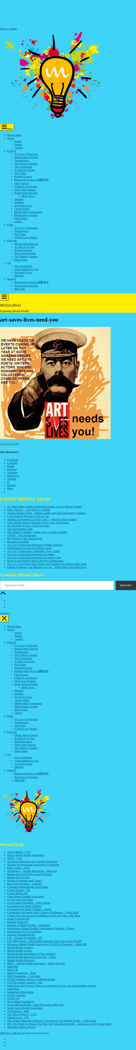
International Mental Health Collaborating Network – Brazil (40, 928)
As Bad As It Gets (24, 170)
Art (9, 262)
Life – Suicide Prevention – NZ (24, 937)
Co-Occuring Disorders (20, 899)
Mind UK (12, 969)
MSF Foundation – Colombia (23, 976)
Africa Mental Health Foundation (25, 855)
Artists (17, 141)
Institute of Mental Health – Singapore (28, 925)
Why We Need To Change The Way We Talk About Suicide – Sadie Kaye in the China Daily (59, 1023)
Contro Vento (21, 208)
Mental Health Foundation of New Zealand (31, 953)
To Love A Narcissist (26, 154)
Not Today (20, 173)
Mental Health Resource (20, 960)
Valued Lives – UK (18, 1017)
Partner (18, 144)
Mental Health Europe (19, 950)
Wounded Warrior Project (21, 1027)
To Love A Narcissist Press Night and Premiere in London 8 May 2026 (46, 564)
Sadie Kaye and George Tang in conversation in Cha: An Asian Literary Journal (51, 985)
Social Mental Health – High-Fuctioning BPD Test (35, 1004)
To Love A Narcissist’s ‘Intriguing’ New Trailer (33, 551)
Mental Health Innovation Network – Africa (31, 957)
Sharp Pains (20, 218)
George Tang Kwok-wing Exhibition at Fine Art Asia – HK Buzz (43, 915)
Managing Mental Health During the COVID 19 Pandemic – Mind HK (47, 944)
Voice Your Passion (25, 189)
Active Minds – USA (19, 851)
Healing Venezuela (17, 922)
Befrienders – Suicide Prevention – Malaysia (32, 871)
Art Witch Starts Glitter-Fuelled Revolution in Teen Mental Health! (44, 506)
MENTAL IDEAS (10, 305)
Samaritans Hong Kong (20, 992)
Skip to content (8, 28)
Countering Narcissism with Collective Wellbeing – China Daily (43, 912)
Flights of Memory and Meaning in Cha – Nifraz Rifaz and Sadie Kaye (47, 567)
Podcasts (12, 240)
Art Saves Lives (23, 205)
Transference (21, 160)
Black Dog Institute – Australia (24, 883)
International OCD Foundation (24, 931)
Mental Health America (20, 947)
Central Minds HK (17, 893)
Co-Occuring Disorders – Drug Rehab (28, 902)
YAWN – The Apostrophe (21, 535)
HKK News (28, 196)
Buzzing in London (18, 541)
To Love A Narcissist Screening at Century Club (34, 557)
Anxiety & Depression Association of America (33, 864)
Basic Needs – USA (18, 867)
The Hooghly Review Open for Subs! (28, 525)
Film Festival (21, 183)
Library (18, 221)
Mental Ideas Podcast (26, 157)
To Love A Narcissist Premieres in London (31, 554)
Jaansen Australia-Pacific (21, 934)
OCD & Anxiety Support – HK (24, 982)
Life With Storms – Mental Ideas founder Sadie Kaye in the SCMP (44, 941)
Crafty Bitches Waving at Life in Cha (28, 516)
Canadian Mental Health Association (27, 887)
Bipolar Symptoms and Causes (24, 880)
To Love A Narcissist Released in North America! (35, 544)
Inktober (19, 199)
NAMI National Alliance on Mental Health (31, 979)
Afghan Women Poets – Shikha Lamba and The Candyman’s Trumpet (46, 513)
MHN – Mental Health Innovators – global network (36, 963)
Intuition (19, 202)
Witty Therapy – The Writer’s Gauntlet (28, 509)
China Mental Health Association (25, 896)
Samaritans (13, 988)
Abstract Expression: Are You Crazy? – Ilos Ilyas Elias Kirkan (41, 519)
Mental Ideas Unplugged (28, 212)
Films (10, 224)
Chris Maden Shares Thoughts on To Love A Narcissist (38, 522)
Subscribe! (126, 585)
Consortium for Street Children (24, 906)
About (10, 138)
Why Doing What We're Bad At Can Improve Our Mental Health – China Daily (52, 1020)
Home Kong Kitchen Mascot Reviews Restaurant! (35, 560)
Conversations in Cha (26, 269)
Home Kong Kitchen (26, 192)
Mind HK (19, 288)
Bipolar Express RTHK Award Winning (29, 874)
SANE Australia (16, 995)
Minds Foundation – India (21, 972)
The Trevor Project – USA (22, 1014)
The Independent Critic (20, 528)
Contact (18, 147)
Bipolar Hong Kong (18, 877)
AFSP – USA (14, 858)
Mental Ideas (14, 135)
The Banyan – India (18, 1011)
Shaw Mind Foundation (20, 1001)
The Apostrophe (23, 166)
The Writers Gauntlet (26, 163)
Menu (10, 129)
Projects (11, 150)
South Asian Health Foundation (24, 1007)
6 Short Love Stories (25, 186)
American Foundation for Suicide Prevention (32, 861)
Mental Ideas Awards (26, 215)
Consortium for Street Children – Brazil (29, 909)
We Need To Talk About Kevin (24, 538)
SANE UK (13, 998)
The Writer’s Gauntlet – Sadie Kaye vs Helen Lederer (37, 532)
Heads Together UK (18, 918)
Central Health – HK (18, 890)
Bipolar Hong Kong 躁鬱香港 (31, 179)
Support (11, 278)
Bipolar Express (23, 176)
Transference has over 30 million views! (29, 548)
